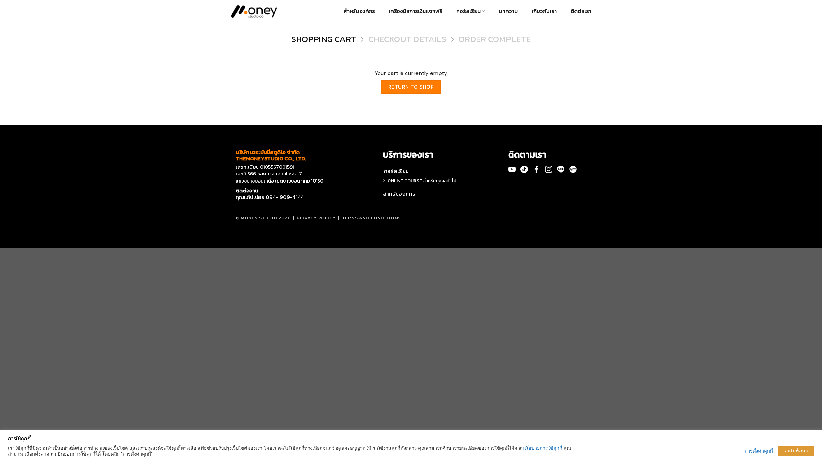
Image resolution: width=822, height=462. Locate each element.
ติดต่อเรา (581, 11)
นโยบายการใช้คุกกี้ (542, 448)
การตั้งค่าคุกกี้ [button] (759, 451)
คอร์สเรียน (468, 11)
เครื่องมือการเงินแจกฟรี (415, 11)
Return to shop (411, 87)
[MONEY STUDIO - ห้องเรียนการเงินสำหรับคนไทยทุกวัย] (254, 11)
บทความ (508, 11)
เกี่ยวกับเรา (544, 11)
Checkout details (407, 39)
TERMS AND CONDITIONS (371, 217)
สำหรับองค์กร (359, 11)
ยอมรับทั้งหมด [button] (795, 451)
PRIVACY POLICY (316, 217)
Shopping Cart (323, 39)
